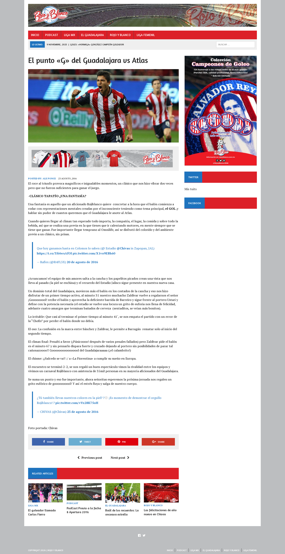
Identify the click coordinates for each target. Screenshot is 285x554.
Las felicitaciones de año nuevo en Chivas (160, 512)
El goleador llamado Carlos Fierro (42, 512)
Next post (118, 457)
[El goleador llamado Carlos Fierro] (45, 500)
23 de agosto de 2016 (82, 412)
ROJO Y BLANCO (120, 35)
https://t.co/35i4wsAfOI (54, 253)
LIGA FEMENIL (146, 35)
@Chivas (123, 248)
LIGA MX (69, 35)
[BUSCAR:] (235, 44)
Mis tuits (190, 189)
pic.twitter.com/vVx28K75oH (76, 403)
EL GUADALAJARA (92, 35)
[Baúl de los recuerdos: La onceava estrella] (122, 500)
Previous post (91, 457)
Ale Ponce (49, 178)
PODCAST (51, 35)
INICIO (35, 35)
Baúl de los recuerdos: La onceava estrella (122, 512)
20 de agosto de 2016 (82, 262)
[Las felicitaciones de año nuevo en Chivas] (161, 500)
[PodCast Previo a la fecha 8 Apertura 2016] (84, 498)
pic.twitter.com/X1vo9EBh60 (94, 253)
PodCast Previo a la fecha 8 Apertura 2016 (84, 510)
